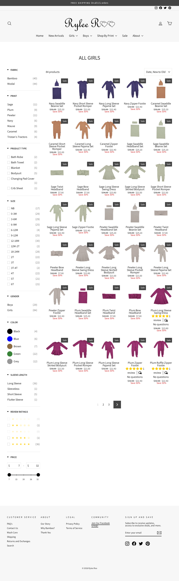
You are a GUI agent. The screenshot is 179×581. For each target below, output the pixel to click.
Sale (124, 36)
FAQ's (9, 523)
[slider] (9, 475)
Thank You (46, 532)
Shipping (11, 536)
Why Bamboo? (48, 528)
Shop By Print (105, 36)
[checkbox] (22, 78)
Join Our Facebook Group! (100, 524)
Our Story (45, 523)
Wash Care (12, 532)
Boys (86, 36)
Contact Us (12, 528)
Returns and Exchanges (18, 541)
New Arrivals (56, 36)
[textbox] (15, 466)
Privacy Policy (73, 523)
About (137, 36)
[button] (160, 316)
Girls (72, 36)
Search (10, 545)
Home (39, 36)
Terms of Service (74, 528)
